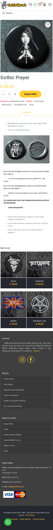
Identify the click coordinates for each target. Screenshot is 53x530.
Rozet (22, 101)
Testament (39, 281)
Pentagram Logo (39, 321)
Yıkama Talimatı (39, 519)
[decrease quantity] (3, 94)
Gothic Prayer (6, 105)
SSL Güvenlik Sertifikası (13, 406)
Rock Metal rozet (20, 105)
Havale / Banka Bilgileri (12, 435)
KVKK (6, 451)
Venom (13, 281)
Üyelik (6, 429)
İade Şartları (8, 384)
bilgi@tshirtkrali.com (16, 487)
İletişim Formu (9, 446)
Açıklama (26, 112)
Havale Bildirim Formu (12, 440)
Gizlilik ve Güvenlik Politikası (14, 401)
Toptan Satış (8, 379)
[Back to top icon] (47, 524)
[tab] (26, 112)
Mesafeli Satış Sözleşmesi (14, 390)
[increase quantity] (15, 94)
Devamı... (37, 351)
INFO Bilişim (30, 515)
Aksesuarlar (14, 101)
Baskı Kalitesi (25, 519)
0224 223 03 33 (15, 482)
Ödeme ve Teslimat (11, 395)
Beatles (13, 321)
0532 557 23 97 (12, 477)
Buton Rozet (39, 101)
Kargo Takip (8, 424)
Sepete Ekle (30, 94)
